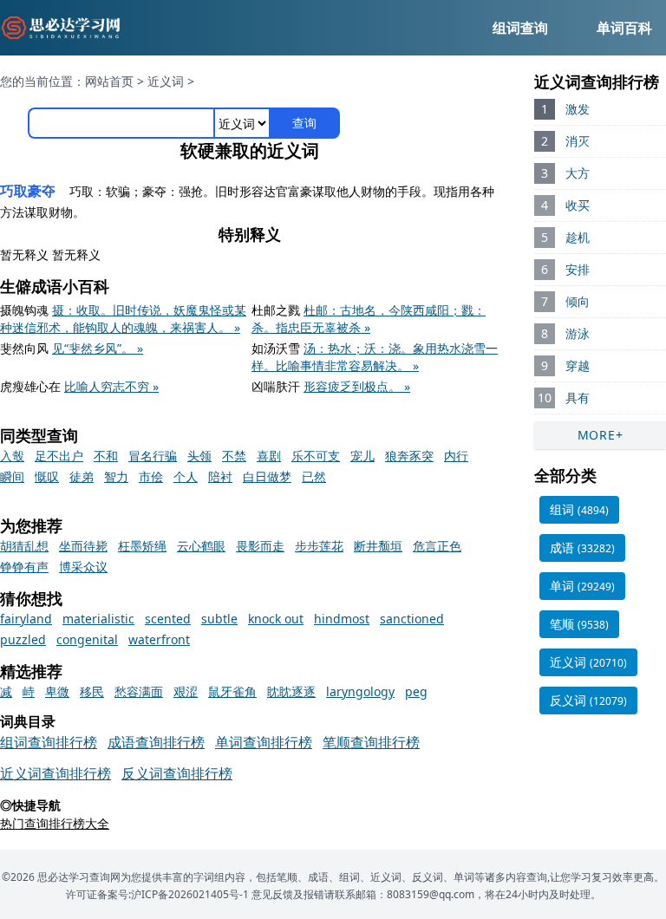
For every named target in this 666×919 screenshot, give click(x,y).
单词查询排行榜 (263, 742)
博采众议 (83, 566)
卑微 (57, 691)
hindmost (341, 618)
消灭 (577, 141)
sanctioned (412, 618)
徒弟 (81, 476)
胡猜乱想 (24, 546)
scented (168, 618)
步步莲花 (319, 546)
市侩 (151, 476)
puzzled (23, 639)
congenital (87, 639)
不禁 (234, 455)
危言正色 (437, 546)
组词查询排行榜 (48, 742)
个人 (185, 476)
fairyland (26, 618)
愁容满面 (138, 691)
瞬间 (12, 476)
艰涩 (185, 691)
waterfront (159, 639)
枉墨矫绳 (142, 546)
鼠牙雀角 (232, 691)
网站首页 (109, 81)
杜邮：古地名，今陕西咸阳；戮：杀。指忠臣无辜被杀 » (368, 319)
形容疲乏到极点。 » (357, 386)
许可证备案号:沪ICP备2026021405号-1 (157, 894)
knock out (276, 618)
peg (416, 691)
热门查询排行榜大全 (54, 823)
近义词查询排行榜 (55, 773)
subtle (219, 618)
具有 (577, 397)
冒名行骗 (152, 455)
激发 (577, 109)
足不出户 (59, 455)
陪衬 (220, 476)
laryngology (360, 691)
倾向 (577, 301)
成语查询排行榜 (156, 742)
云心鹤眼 (201, 546)
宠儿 (362, 455)
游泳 (577, 333)
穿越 (577, 365)
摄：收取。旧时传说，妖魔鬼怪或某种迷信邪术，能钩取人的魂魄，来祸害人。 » (123, 319)
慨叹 (47, 476)
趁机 (577, 237)
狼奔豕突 (409, 455)
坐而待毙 (83, 546)
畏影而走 (260, 546)
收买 (577, 205)
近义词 (165, 81)
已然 (314, 476)
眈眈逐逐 (291, 691)
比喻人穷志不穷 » (111, 386)
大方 (577, 173)
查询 (304, 122)
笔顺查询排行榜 (371, 742)
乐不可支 (315, 455)
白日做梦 (267, 476)
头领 (199, 455)
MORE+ (601, 435)
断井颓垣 (378, 546)
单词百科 (624, 27)
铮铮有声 (24, 566)
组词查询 (520, 27)
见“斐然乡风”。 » (97, 348)
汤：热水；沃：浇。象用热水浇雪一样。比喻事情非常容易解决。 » (374, 357)
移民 (92, 691)
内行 (456, 455)
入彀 (12, 455)
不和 (106, 455)
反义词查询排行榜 (176, 773)
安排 (577, 269)
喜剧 (269, 455)
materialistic (98, 618)
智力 (116, 476)
